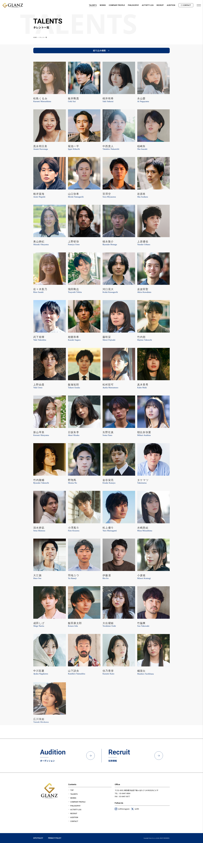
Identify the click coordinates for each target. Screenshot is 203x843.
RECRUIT (160, 5)
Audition (74, 817)
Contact (74, 821)
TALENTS (93, 5)
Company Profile (77, 802)
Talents (74, 794)
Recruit (73, 814)
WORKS (103, 5)
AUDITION (171, 5)
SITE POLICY (38, 838)
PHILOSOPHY (133, 5)
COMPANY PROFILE (117, 5)
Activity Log (75, 810)
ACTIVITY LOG (148, 5)
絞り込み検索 (99, 50)
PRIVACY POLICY (54, 838)
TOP (72, 790)
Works (73, 798)
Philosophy (75, 806)
